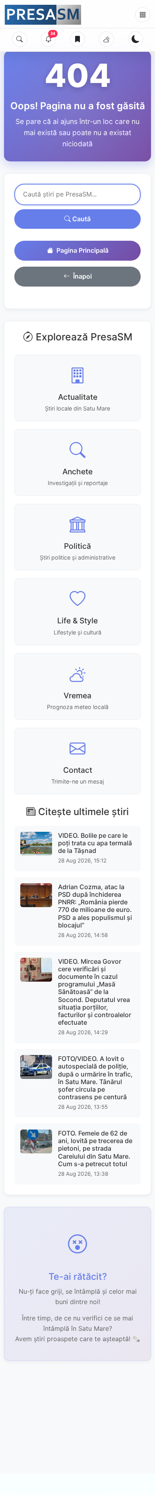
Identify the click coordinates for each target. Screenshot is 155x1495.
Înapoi (82, 276)
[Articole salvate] (77, 39)
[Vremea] (106, 39)
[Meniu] (142, 14)
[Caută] (19, 39)
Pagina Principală (82, 250)
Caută (81, 219)
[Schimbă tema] (135, 39)
